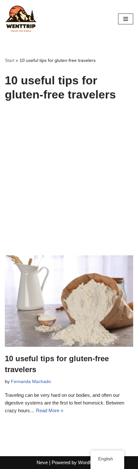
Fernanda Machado (31, 381)
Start (9, 60)
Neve (42, 462)
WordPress (90, 462)
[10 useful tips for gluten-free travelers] (69, 301)
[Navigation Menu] (125, 18)
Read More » (49, 410)
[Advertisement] (69, 183)
